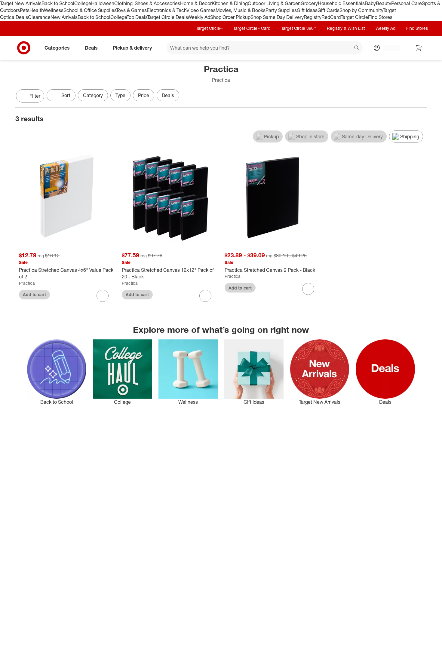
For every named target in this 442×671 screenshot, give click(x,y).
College (82, 3)
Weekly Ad (199, 17)
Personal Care (406, 3)
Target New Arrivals (20, 3)
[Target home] (24, 48)
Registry (312, 17)
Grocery (309, 3)
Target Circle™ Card (251, 28)
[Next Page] (420, 96)
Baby (370, 3)
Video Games (201, 10)
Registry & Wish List (346, 28)
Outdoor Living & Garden (274, 3)
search (357, 48)
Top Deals (137, 17)
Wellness (53, 10)
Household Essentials (341, 3)
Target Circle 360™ (298, 28)
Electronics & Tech (166, 10)
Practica (27, 283)
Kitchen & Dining (230, 3)
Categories (57, 47)
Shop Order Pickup (230, 17)
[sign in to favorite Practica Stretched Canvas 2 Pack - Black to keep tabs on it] (308, 289)
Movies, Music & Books (241, 10)
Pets (24, 10)
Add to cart (34, 294)
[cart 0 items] (418, 47)
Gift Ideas (307, 10)
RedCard (331, 17)
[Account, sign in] (388, 47)
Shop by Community (361, 10)
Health (36, 10)
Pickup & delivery (132, 47)
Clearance (39, 17)
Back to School (57, 3)
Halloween (102, 3)
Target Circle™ (209, 28)
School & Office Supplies (89, 10)
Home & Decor (196, 3)
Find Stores (380, 17)
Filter (34, 96)
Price (143, 95)
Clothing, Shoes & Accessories (147, 3)
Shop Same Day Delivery (277, 17)
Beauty (383, 3)
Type (120, 95)
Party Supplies (281, 10)
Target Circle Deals (167, 17)
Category (93, 95)
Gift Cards (328, 10)
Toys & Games (131, 10)
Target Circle (354, 17)
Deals (22, 17)
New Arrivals (64, 17)
